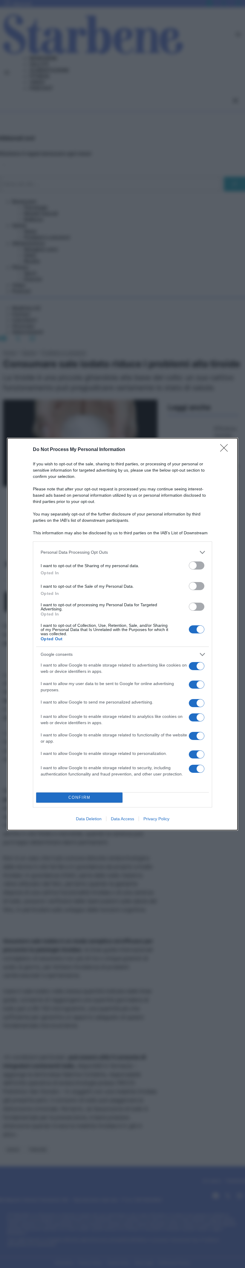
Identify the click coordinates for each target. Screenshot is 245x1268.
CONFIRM (79, 797)
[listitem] (122, 552)
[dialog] (122, 634)
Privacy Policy (156, 818)
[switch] (196, 565)
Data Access (122, 818)
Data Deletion (89, 818)
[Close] (226, 450)
